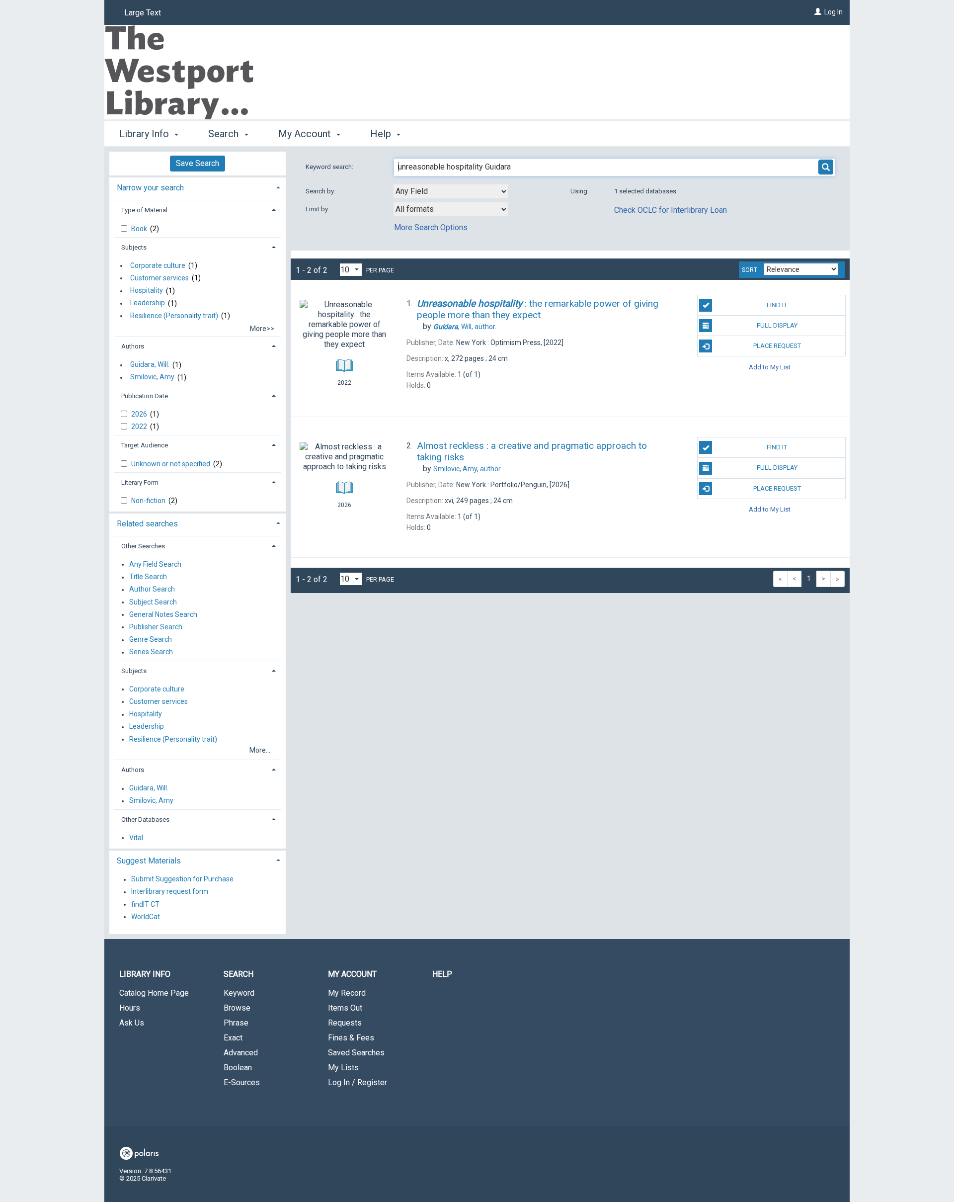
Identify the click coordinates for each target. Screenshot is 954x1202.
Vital (136, 838)
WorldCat (145, 917)
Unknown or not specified (171, 464)
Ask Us (131, 1023)
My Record (347, 993)
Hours (129, 1008)
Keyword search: (330, 167)
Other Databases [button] (145, 819)
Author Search (152, 590)
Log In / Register (357, 1082)
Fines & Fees (351, 1037)
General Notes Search (163, 614)
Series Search (151, 652)
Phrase (236, 1023)
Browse (237, 1008)
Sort (749, 269)
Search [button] (224, 134)
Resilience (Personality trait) (174, 316)
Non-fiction (149, 501)
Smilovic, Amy (152, 377)
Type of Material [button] (144, 210)
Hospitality (146, 291)
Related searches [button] (147, 523)
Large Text (142, 12)
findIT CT (145, 904)
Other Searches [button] (143, 546)
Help (442, 974)
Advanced (241, 1052)
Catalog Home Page (154, 993)
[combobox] (451, 191)
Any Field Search (155, 564)
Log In (833, 12)
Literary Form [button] (140, 482)
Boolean (238, 1067)
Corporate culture (157, 265)
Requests (345, 1023)
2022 (140, 426)
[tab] (197, 186)
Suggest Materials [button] (149, 860)
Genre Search (150, 640)
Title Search (148, 577)
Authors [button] (132, 346)
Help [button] (382, 134)
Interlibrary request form (169, 892)
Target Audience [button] (144, 445)
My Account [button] (305, 134)
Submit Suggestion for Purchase (182, 879)
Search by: (321, 191)
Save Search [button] (197, 163)
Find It (777, 305)
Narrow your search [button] (150, 187)
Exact (233, 1037)
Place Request (777, 345)
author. (464, 327)
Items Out (345, 1008)
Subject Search (153, 602)
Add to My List (770, 366)
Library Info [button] (145, 134)
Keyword (239, 993)
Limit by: (318, 209)
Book (140, 229)
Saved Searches (356, 1052)
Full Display (777, 325)
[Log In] (817, 12)
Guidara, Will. (149, 365)
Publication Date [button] (144, 396)
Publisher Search (155, 627)
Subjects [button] (134, 247)
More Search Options (431, 227)
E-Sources (242, 1082)
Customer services (159, 278)
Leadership (147, 303)
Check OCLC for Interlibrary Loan (670, 210)
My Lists (343, 1067)
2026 (140, 414)
